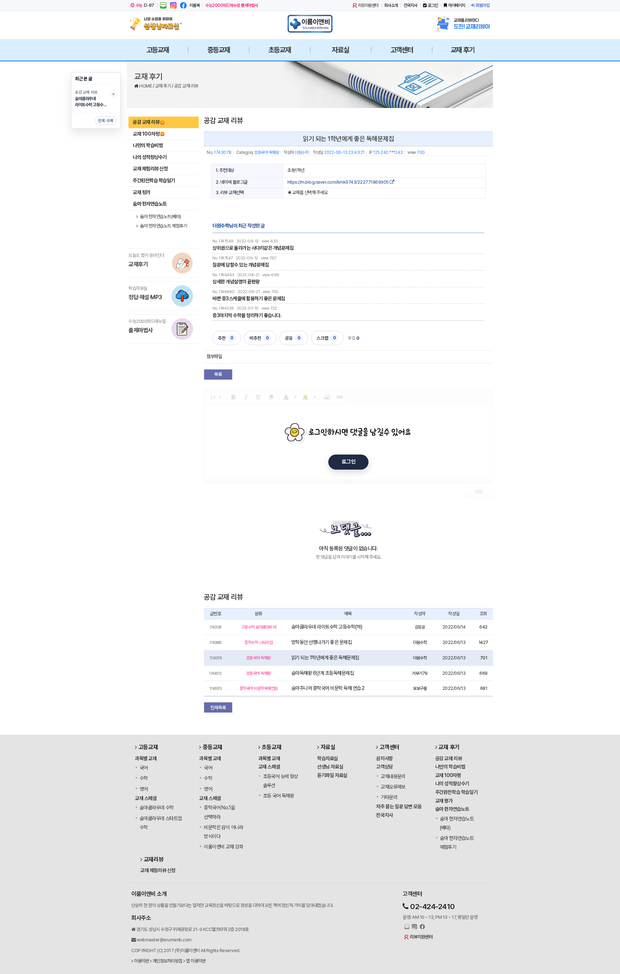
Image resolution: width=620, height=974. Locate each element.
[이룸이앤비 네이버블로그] (163, 5)
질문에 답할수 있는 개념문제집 (240, 265)
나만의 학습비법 (148, 145)
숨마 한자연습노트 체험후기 (163, 226)
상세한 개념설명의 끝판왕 (236, 281)
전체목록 (218, 707)
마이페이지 (456, 5)
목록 (218, 374)
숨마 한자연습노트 (150, 204)
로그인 (433, 5)
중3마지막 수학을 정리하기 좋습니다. (246, 315)
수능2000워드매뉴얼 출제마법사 (231, 5)
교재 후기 (163, 86)
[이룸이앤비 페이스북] (183, 5)
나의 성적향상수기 (150, 157)
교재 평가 (141, 192)
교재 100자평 (146, 134)
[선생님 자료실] (157, 24)
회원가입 (482, 5)
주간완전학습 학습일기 (154, 180)
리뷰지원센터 (368, 5)
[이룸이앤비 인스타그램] (173, 5)
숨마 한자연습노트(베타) (160, 216)
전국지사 (410, 5)
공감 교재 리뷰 (186, 86)
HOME (146, 86)
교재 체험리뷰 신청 (150, 168)
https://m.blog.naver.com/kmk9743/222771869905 (338, 182)
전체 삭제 (105, 120)
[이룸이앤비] (310, 24)
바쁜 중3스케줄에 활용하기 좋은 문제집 (248, 298)
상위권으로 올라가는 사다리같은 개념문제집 (252, 248)
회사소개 (391, 5)
